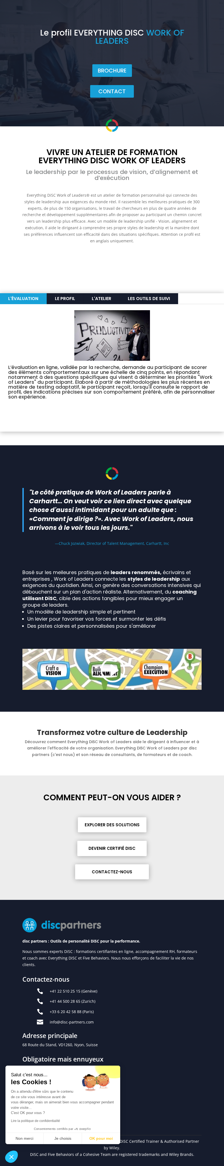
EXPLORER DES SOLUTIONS (112, 825)
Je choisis (62, 1138)
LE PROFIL (65, 298)
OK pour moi (101, 1138)
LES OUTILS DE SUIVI (149, 298)
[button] (11, 1156)
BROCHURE (112, 70)
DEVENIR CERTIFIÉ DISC (112, 848)
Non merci (24, 1138)
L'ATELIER (101, 298)
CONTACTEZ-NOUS (112, 872)
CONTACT (112, 91)
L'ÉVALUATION (23, 298)
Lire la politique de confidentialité (35, 1121)
